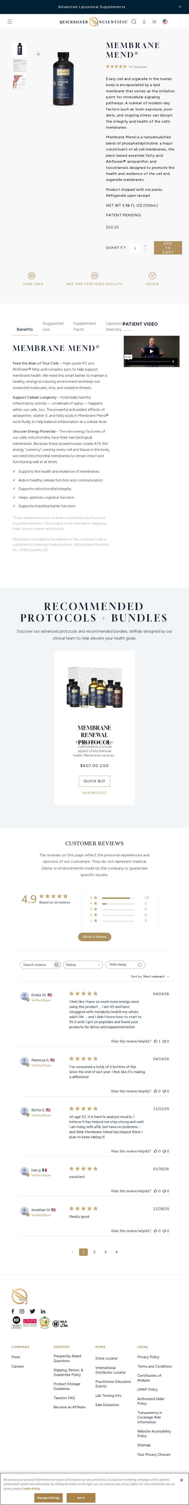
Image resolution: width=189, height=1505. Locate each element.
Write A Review (94, 937)
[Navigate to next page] (116, 1252)
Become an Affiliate (69, 1407)
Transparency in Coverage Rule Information (149, 1417)
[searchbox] (36, 965)
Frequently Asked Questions (67, 1358)
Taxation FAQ (64, 1398)
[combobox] (83, 965)
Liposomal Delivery (115, 326)
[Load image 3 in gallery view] (20, 82)
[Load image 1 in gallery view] (20, 49)
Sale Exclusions (107, 1405)
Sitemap (144, 1445)
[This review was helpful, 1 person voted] (155, 1041)
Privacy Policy (148, 1357)
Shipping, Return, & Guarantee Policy (68, 1372)
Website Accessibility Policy (154, 1433)
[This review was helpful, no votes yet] (155, 1091)
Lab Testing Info (108, 1396)
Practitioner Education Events (113, 1384)
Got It (81, 1498)
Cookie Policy (31, 1489)
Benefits (25, 329)
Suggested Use (53, 326)
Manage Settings (48, 1498)
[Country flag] (165, 22)
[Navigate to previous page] (72, 1252)
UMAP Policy (148, 1389)
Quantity (116, 248)
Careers (18, 1366)
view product (94, 793)
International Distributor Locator (110, 1370)
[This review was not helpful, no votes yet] (164, 1041)
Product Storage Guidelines (66, 1386)
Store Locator (106, 1358)
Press (16, 1357)
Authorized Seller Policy (151, 1401)
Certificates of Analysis (149, 1378)
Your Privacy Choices (153, 1455)
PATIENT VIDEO (140, 324)
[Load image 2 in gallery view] (20, 65)
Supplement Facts (84, 326)
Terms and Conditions (154, 1366)
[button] (10, 22)
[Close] (182, 1480)
